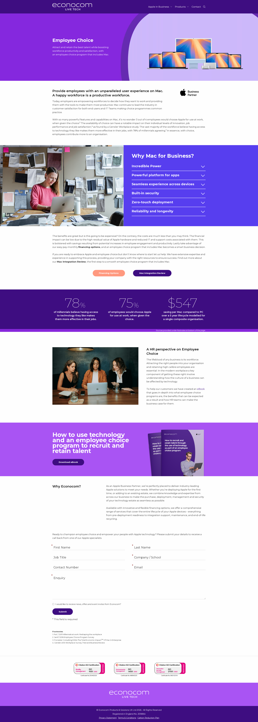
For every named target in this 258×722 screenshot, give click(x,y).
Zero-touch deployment (152, 202)
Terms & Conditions (127, 718)
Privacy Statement (108, 718)
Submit (63, 611)
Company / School (169, 554)
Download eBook (68, 462)
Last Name (169, 544)
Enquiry (129, 574)
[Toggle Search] (204, 6)
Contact (196, 6)
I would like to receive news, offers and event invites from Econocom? (88, 604)
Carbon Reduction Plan (148, 718)
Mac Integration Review (152, 273)
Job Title (88, 554)
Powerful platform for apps (155, 175)
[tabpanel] (129, 47)
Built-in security (145, 193)
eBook (201, 389)
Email (169, 564)
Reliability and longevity (152, 211)
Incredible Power (146, 166)
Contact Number (88, 564)
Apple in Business (158, 6)
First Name (88, 544)
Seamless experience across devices (163, 184)
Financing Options (109, 273)
